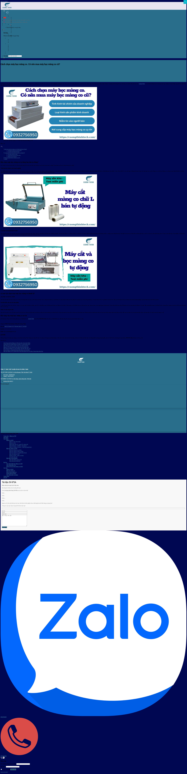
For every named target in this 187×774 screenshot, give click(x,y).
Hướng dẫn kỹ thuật (13, 49)
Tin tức (2, 60)
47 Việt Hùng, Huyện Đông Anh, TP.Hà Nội (21, 379)
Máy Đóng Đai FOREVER (17, 36)
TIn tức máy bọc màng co (7, 60)
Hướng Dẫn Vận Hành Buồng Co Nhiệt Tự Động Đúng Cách (17, 344)
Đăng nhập (13, 769)
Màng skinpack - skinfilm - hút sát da (20, 21)
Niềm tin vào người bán (12, 156)
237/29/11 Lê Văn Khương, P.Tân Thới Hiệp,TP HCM (20, 372)
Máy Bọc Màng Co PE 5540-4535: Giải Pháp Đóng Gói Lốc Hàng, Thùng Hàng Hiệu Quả (23, 351)
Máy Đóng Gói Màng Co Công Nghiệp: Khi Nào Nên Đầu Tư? (17, 348)
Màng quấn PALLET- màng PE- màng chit (21, 20)
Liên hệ (8, 53)
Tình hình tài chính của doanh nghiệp (15, 150)
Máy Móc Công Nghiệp (14, 34)
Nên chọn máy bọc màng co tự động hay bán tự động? (15, 149)
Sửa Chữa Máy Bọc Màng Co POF (17, 39)
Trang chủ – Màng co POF (12, 12)
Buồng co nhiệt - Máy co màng (19, 31)
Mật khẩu (3, 766)
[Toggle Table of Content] (2, 146)
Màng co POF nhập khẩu (17, 17)
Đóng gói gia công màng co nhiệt (16, 42)
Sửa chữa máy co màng (14, 50)
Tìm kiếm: (6, 56)
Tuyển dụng (9, 52)
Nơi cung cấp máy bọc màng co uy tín (12, 157)
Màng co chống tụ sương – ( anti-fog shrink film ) (20, 447)
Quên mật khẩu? (4, 772)
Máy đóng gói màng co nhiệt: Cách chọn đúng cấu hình (16, 345)
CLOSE (185, 1)
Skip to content (4, 1)
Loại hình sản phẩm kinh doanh (13, 151)
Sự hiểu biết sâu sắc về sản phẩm (14, 155)
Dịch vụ (8, 38)
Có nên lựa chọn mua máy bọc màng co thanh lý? (14, 153)
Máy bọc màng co (13, 46)
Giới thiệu (8, 13)
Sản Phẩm (8, 14)
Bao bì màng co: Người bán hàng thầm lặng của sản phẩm (17, 350)
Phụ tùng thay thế (16, 32)
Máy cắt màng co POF (17, 30)
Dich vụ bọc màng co (14, 48)
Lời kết (5, 159)
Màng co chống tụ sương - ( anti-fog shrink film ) (23, 23)
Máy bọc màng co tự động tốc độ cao (21, 28)
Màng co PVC (15, 18)
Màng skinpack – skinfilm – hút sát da (17, 445)
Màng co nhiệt (12, 16)
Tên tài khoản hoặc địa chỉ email (8, 764)
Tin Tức (8, 43)
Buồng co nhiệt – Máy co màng (16, 455)
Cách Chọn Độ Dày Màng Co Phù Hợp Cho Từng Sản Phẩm (17, 343)
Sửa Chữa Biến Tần (13, 41)
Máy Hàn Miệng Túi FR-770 (18, 35)
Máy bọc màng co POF (14, 24)
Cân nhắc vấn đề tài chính (12, 154)
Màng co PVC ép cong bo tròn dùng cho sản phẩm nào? (16, 347)
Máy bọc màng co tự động (18, 25)
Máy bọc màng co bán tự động (19, 27)
